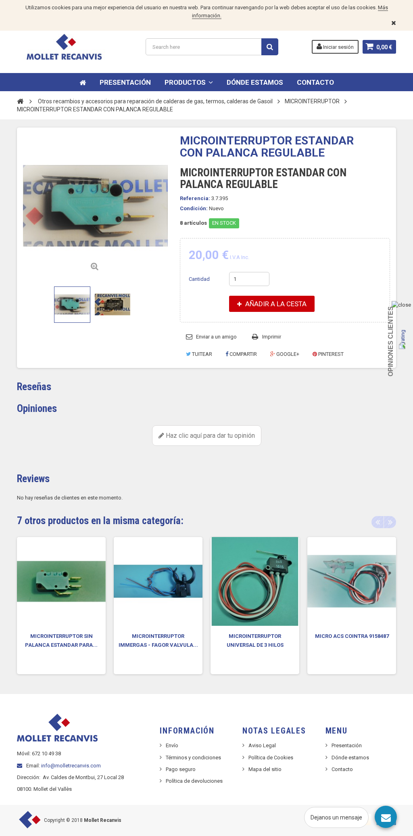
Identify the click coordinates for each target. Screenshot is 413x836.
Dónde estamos (350, 757)
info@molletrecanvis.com (71, 766)
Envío (172, 745)
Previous (377, 522)
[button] (189, 82)
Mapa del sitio (265, 769)
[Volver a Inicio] (20, 101)
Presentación (347, 745)
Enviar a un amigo (216, 337)
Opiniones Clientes (390, 341)
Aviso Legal (262, 745)
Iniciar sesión (338, 47)
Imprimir (271, 337)
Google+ (287, 354)
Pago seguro (181, 769)
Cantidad (199, 279)
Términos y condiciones (193, 757)
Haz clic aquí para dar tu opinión (209, 435)
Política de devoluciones (194, 781)
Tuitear (201, 354)
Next (390, 522)
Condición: (194, 208)
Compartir (242, 354)
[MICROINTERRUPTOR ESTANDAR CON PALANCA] (72, 304)
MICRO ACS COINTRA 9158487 (352, 636)
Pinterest (330, 354)
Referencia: (195, 198)
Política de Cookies (270, 757)
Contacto (342, 769)
